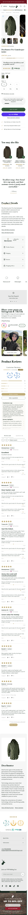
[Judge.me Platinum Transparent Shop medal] (21, 823)
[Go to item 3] (15, 41)
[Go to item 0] (3, 41)
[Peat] (7, 77)
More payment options (13, 117)
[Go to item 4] (21, 41)
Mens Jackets (16, 12)
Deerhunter (8, 12)
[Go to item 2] (9, 41)
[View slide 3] (14, 301)
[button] (4, 46)
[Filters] (6, 440)
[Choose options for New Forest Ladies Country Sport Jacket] (4, 348)
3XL (17, 89)
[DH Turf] (2, 77)
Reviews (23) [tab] (7, 435)
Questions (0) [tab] (19, 435)
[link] (7, 152)
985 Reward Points (11, 58)
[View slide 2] (12, 301)
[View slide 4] (16, 301)
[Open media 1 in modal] (16, 17)
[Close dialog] (25, 894)
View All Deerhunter (7, 807)
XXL (10, 89)
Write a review (13, 394)
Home (2, 12)
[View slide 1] (11, 301)
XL (4, 89)
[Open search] (3, 440)
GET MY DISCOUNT (13, 908)
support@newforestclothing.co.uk (11, 850)
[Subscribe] (22, 874)
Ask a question (13, 398)
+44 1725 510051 (6, 849)
